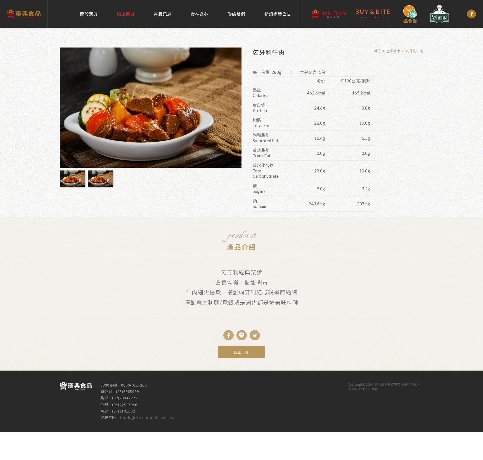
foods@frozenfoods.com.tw (147, 417)
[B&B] (373, 14)
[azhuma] (439, 14)
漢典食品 (24, 14)
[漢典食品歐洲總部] (329, 14)
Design (357, 389)
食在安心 (200, 14)
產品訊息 (163, 14)
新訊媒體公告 (277, 14)
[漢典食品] (471, 14)
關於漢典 (89, 14)
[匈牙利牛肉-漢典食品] (241, 335)
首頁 (377, 50)
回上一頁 (241, 352)
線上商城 (126, 14)
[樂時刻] (410, 14)
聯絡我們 (236, 14)
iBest (373, 389)
